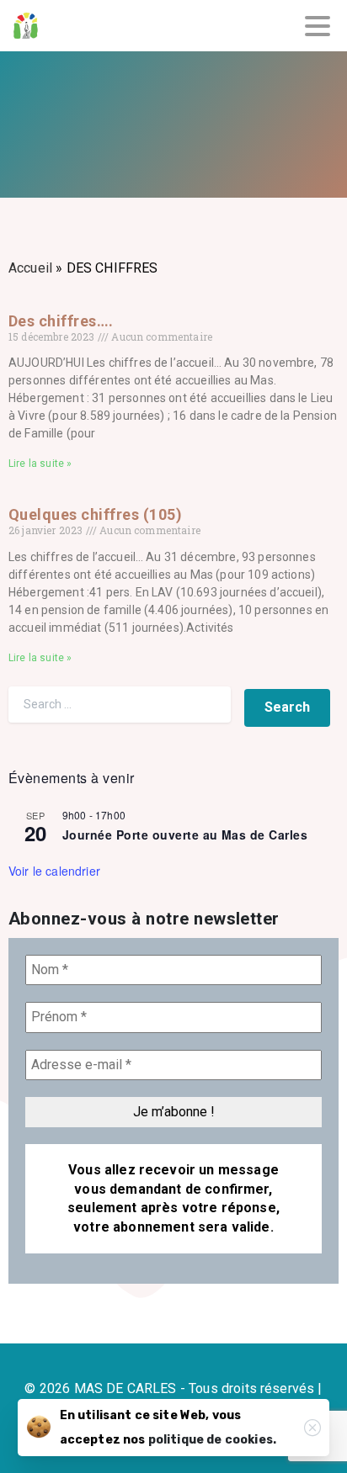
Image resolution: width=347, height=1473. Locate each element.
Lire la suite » (40, 463)
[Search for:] (119, 704)
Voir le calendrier (54, 870)
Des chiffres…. (61, 321)
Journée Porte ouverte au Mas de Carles (184, 834)
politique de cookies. (212, 1440)
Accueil (30, 268)
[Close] (312, 1427)
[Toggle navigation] (317, 26)
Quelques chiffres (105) (95, 514)
